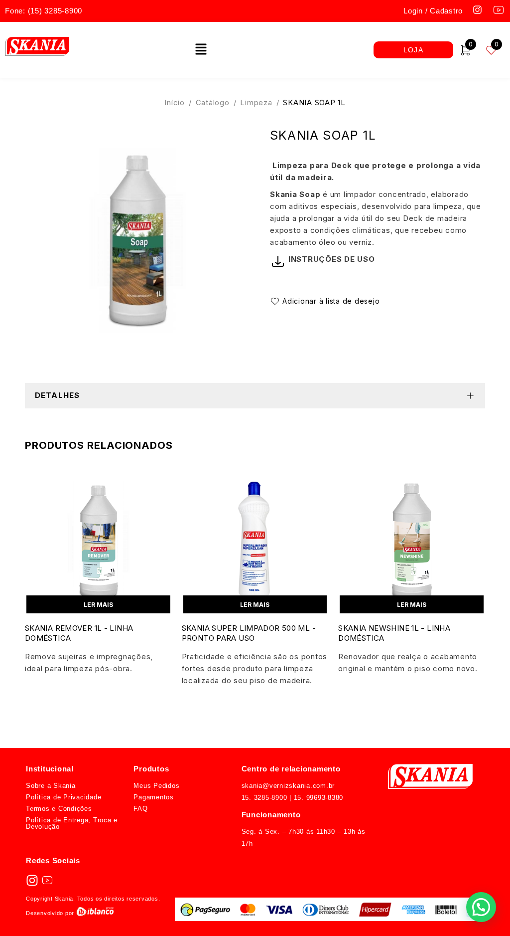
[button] (201, 49)
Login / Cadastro (433, 10)
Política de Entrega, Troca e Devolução (72, 823)
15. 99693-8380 (317, 797)
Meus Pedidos (156, 785)
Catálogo (213, 102)
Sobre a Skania (51, 785)
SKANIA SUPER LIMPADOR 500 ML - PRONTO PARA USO (249, 633)
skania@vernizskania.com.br (288, 785)
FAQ (140, 808)
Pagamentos (153, 797)
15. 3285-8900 (264, 797)
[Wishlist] (326, 301)
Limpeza (256, 102)
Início (174, 102)
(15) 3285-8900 (55, 10)
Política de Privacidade (63, 797)
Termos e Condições (59, 808)
